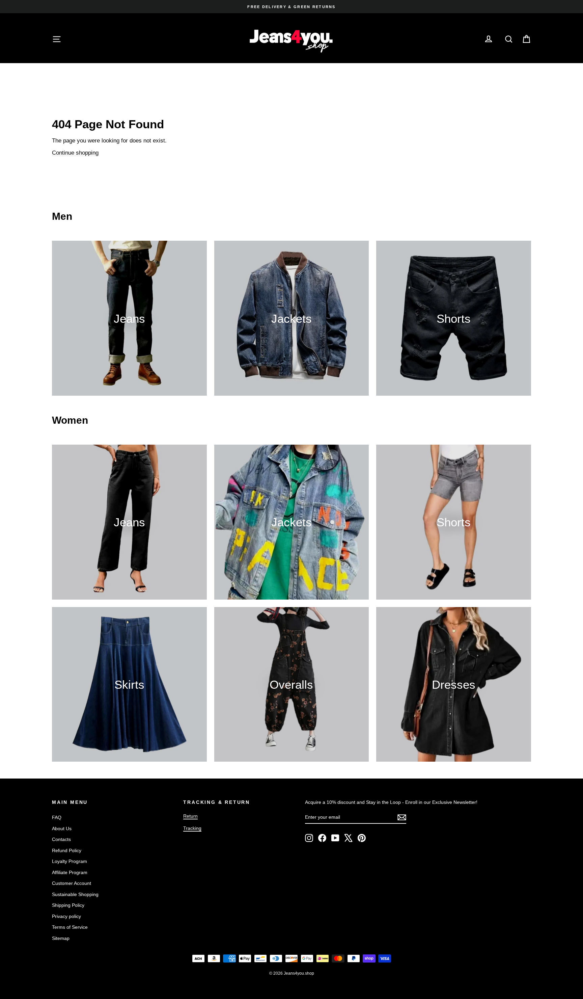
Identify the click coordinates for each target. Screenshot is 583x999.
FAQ (56, 817)
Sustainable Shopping (75, 894)
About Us (62, 828)
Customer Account (71, 883)
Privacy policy (66, 916)
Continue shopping (75, 153)
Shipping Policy (68, 905)
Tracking (192, 828)
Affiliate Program (69, 872)
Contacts (61, 839)
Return (190, 816)
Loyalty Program (69, 861)
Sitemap (61, 938)
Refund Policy (66, 850)
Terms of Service (70, 927)
